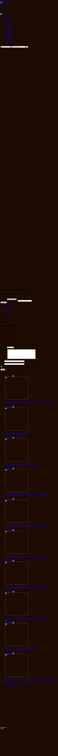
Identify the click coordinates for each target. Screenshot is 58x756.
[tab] (30, 308)
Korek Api (9, 36)
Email (2, 364)
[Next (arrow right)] (2, 728)
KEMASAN (4, 299)
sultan (22, 305)
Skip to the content (5, 1)
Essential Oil (10, 27)
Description (6, 307)
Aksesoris (9, 22)
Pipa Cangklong (10, 40)
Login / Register (4, 4)
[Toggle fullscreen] (4, 727)
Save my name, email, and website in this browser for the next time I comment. (21, 366)
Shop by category (8, 21)
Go (27, 46)
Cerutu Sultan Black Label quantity (9, 300)
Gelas (8, 30)
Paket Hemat (10, 38)
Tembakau (9, 41)
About (5, 18)
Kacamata (9, 34)
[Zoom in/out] (5, 727)
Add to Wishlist (9, 376)
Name (2, 361)
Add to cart (3, 302)
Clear (17, 299)
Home (5, 17)
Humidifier (9, 33)
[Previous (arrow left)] (1, 728)
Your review (4, 358)
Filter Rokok (10, 29)
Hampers (9, 32)
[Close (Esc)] (1, 727)
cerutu (18, 305)
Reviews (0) (6, 310)
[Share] (2, 727)
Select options (20, 436)
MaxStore (23, 686)
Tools (8, 42)
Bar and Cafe (10, 25)
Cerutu (8, 26)
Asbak (8, 23)
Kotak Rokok (10, 37)
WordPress (13, 686)
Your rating (4, 347)
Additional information (9, 309)
